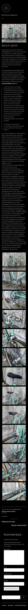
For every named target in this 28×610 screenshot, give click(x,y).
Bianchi (9, 511)
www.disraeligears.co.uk (8, 83)
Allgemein (4, 511)
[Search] (23, 597)
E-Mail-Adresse (7, 574)
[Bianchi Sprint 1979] (14, 261)
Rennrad (13, 511)
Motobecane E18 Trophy (8, 521)
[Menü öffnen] (2, 18)
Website (6, 581)
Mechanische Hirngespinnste (9, 15)
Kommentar (7, 549)
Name (5, 567)
